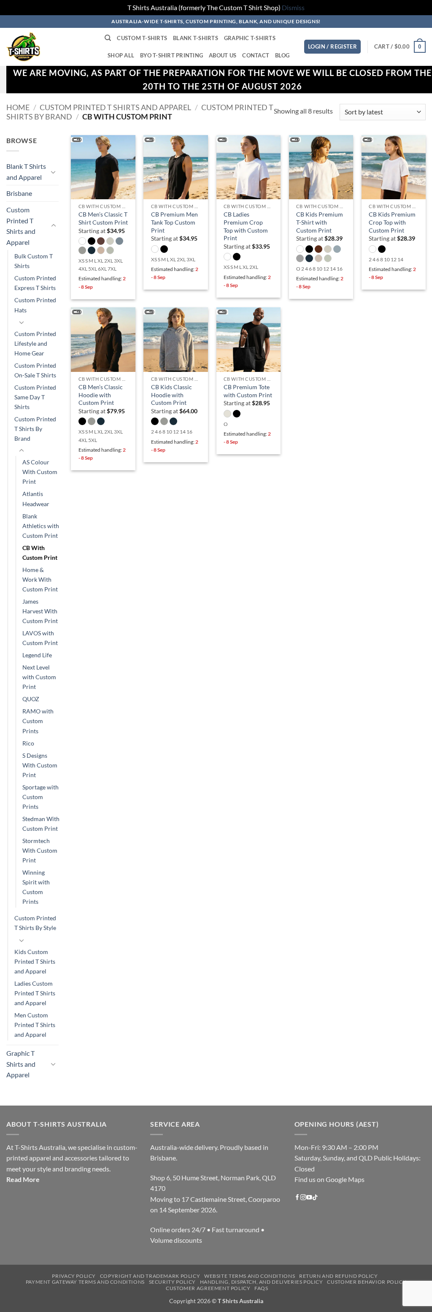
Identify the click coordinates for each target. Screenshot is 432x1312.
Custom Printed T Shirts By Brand (35, 428)
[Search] (108, 38)
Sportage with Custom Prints (40, 796)
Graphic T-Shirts (249, 38)
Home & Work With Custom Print (40, 579)
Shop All (121, 55)
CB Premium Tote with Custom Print (248, 390)
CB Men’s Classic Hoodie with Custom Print (100, 394)
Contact (255, 55)
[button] (332, 47)
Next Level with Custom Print (39, 677)
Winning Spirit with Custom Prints (36, 887)
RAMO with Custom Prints (38, 721)
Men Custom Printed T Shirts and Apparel (34, 1024)
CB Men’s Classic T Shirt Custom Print (103, 218)
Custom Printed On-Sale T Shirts (35, 370)
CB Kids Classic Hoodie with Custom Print (171, 394)
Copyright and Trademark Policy (150, 1276)
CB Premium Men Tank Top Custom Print (174, 222)
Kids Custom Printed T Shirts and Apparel (34, 961)
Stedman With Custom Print (40, 823)
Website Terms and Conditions (249, 1276)
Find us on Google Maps (329, 1179)
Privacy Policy (74, 1276)
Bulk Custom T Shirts (33, 260)
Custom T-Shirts (142, 38)
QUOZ (30, 698)
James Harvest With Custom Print (40, 611)
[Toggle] (54, 171)
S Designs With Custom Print (39, 764)
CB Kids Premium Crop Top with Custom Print (392, 222)
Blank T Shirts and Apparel (26, 171)
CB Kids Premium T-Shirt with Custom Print (319, 222)
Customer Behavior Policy (366, 1282)
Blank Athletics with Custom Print (40, 525)
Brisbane (19, 193)
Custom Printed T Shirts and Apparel (115, 107)
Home (18, 107)
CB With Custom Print (39, 552)
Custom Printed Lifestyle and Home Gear (35, 343)
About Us (222, 55)
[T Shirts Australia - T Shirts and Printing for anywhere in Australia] (49, 47)
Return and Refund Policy (338, 1276)
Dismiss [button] (293, 7)
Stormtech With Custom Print (39, 850)
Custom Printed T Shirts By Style (35, 922)
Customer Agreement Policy (208, 1288)
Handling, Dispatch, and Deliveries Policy (261, 1282)
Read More (23, 1179)
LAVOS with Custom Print (40, 637)
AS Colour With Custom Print (39, 471)
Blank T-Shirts (195, 38)
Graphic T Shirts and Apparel (20, 1064)
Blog (282, 55)
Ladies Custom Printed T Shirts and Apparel (34, 992)
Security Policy (172, 1282)
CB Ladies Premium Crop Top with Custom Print (246, 226)
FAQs (261, 1288)
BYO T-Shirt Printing (171, 55)
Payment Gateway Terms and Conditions (85, 1282)
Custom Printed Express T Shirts (35, 282)
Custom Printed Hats (35, 304)
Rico (28, 742)
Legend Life (37, 655)
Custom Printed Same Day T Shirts (35, 397)
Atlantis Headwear (35, 498)
